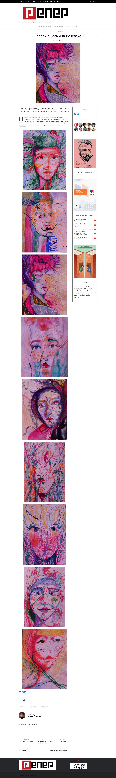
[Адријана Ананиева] (80, 129)
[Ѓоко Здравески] (85, 125)
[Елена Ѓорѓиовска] (93, 129)
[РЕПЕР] (76, 125)
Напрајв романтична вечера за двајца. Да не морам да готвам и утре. (80, 233)
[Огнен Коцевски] (93, 125)
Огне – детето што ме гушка (58, 749)
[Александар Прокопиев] (76, 129)
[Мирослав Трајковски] (85, 129)
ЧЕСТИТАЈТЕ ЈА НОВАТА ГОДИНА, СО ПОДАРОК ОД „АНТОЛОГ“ (80, 225)
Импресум (45, 1)
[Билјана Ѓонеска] (89, 129)
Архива (39, 1)
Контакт (59, 1)
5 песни (26, 749)
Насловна (21, 1)
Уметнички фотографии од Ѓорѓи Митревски (44, 742)
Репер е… (28, 1)
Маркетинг (52, 1)
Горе (94, 775)
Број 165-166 (22, 701)
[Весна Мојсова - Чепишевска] (80, 125)
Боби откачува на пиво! (80, 229)
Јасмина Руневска (59, 40)
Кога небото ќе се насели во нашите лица (80, 238)
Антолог (34, 1)
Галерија (55, 31)
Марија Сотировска (27, 741)
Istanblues (63, 741)
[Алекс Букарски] (89, 125)
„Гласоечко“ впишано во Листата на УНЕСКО (80, 220)
